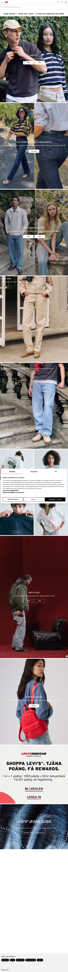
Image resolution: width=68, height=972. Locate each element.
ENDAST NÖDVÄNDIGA (12, 499)
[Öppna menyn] (2, 2)
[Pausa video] (67, 187)
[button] (5, 960)
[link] (58, 2)
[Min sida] (58, 2)
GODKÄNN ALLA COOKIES (55, 499)
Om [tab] (56, 471)
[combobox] (35, 7)
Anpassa (33, 499)
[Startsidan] (6, 2)
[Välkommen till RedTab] (34, 785)
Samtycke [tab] (12, 471)
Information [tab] (33, 471)
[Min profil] (35, 799)
